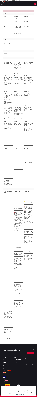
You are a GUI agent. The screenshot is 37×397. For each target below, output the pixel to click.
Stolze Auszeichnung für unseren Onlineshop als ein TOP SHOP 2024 (28, 138)
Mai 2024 (15, 121)
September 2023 (16, 141)
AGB (25, 18)
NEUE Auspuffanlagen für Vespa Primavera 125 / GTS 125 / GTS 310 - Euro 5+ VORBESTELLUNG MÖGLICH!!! (8, 95)
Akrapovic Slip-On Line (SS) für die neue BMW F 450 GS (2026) (8, 63)
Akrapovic (5, 53)
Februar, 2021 (6, 170)
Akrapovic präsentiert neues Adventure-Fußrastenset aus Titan (28, 63)
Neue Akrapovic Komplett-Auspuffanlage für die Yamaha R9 (18, 98)
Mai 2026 (5, 60)
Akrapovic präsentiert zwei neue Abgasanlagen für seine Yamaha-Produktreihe (28, 163)
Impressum (17, 394)
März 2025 (15, 91)
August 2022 (16, 156)
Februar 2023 (26, 148)
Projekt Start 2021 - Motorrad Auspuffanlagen (8, 184)
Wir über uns (16, 16)
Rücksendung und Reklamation (17, 31)
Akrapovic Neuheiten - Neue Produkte (28, 145)
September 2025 (6, 75)
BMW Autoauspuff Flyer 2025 (27, 83)
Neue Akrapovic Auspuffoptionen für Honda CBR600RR (8, 132)
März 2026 (15, 60)
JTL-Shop (32, 395)
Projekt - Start (26, 191)
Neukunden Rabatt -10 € (8, 167)
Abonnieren (30, 352)
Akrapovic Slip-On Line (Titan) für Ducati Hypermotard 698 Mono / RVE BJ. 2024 (28, 109)
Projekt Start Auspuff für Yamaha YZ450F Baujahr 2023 (7, 160)
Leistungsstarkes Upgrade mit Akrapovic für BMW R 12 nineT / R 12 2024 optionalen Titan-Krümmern (8, 128)
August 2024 (26, 105)
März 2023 (15, 148)
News (5, 16)
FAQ (14, 23)
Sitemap (25, 19)
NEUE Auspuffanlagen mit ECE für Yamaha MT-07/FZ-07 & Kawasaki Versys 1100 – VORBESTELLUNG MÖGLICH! (28, 79)
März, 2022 (26, 156)
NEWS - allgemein (6, 309)
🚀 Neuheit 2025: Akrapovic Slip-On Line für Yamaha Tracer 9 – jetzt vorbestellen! (18, 78)
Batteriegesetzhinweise (27, 23)
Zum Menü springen (17, 0)
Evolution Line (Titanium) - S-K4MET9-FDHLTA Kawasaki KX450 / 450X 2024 (28, 124)
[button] (28, 2)
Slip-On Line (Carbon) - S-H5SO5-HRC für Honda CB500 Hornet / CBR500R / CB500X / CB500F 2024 (28, 129)
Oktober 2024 (6, 105)
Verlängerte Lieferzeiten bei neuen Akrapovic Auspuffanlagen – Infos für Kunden (8, 79)
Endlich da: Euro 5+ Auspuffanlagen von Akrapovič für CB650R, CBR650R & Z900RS (17, 64)
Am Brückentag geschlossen (8, 155)
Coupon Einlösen (26, 26)
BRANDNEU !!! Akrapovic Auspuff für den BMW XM (8, 124)
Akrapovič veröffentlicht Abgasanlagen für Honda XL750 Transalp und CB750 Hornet (18, 145)
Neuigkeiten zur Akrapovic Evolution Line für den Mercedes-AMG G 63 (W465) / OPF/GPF (8, 112)
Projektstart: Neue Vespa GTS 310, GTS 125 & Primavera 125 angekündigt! (18, 94)
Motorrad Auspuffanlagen (8, 44)
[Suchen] (35, 4)
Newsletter (15, 21)
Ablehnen (10, 393)
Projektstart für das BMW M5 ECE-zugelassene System (8, 108)
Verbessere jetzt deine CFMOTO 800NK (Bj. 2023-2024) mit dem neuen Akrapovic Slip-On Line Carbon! (18, 109)
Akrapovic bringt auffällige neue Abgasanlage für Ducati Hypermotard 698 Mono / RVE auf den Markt (18, 118)
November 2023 (6, 141)
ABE (4, 26)
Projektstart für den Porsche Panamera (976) (18, 114)
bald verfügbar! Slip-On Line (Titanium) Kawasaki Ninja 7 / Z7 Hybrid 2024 (8, 137)
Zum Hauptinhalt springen (4, 0)
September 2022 (6, 156)
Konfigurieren (10, 390)
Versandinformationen (17, 19)
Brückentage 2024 (27, 140)
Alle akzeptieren (10, 387)
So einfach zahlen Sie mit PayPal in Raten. (8, 145)
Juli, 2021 (25, 165)
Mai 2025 (25, 75)
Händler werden (16, 29)
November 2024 (26, 91)
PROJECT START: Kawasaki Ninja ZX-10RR (18, 68)
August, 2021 (16, 165)
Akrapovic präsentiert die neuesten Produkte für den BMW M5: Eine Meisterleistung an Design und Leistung (8, 101)
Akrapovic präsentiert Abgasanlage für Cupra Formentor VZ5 (17, 152)
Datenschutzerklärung (18, 349)
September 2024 (16, 105)
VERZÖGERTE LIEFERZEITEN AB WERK (18, 168)
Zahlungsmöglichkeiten (17, 18)
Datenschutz (22, 394)
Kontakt (5, 18)
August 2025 (16, 75)
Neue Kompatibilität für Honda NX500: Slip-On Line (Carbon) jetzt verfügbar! (28, 133)
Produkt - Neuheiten (17, 191)
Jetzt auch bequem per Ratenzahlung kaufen (17, 27)
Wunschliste (16, 35)
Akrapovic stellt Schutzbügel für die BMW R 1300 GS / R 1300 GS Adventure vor (28, 94)
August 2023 (26, 141)
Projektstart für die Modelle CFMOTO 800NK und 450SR (18, 127)
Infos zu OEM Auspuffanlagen (6, 29)
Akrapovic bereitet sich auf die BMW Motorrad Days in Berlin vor (8, 152)
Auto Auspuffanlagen (7, 43)
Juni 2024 (5, 121)
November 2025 (26, 60)
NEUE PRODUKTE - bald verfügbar (7, 178)
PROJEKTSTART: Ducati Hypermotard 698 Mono (17, 124)
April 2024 (25, 121)
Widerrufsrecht (26, 24)
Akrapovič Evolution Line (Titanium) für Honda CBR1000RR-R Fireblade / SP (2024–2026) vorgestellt (18, 72)
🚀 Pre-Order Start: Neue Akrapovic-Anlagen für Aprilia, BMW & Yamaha (18, 82)
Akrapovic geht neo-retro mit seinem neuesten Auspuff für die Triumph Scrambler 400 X (8, 117)
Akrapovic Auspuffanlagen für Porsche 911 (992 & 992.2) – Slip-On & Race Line (8, 83)
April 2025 (5, 91)
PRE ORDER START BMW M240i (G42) (17, 159)
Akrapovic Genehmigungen (18, 33)
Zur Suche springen (11, 0)
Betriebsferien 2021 (28, 167)
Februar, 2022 (6, 165)
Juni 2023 (5, 148)
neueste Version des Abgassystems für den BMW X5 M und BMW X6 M (8, 174)
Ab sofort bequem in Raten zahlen (28, 159)
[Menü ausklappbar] (1, 1)
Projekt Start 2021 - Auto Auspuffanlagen (7, 181)
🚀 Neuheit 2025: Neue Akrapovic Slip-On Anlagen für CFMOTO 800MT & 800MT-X (8, 88)
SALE (4, 30)
